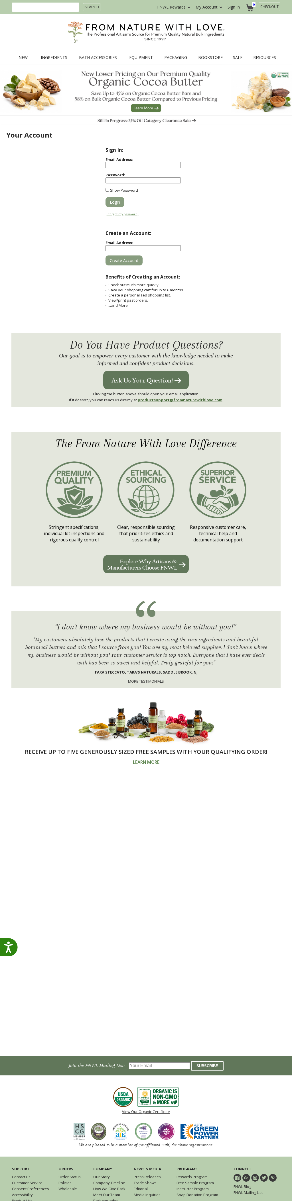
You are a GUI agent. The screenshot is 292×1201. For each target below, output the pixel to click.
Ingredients (54, 57)
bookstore (210, 57)
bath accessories (98, 57)
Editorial (141, 1188)
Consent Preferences (30, 1188)
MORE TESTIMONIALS (146, 681)
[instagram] (255, 1178)
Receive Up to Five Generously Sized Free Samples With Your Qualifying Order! (146, 752)
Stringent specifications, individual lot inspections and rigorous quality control (74, 533)
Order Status (69, 1176)
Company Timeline (109, 1182)
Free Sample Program (195, 1182)
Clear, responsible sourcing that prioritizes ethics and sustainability (146, 533)
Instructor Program (193, 1188)
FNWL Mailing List (248, 1192)
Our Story (101, 1176)
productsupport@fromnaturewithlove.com (180, 399)
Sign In (234, 7)
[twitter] (264, 1178)
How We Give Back (109, 1188)
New (23, 57)
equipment (141, 57)
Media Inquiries (147, 1194)
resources (264, 57)
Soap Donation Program (197, 1194)
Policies (65, 1182)
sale (237, 57)
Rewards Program (192, 1176)
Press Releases (147, 1176)
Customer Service (27, 1182)
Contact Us (21, 1176)
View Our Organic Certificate (146, 1111)
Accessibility (22, 1194)
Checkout (269, 6)
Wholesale (67, 1188)
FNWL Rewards (171, 7)
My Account (207, 7)
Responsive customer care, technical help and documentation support (218, 533)
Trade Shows (145, 1182)
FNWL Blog (242, 1186)
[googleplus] (246, 1178)
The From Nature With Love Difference (146, 443)
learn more (146, 762)
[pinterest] (273, 1178)
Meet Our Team (106, 1194)
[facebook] (237, 1178)
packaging (175, 57)
